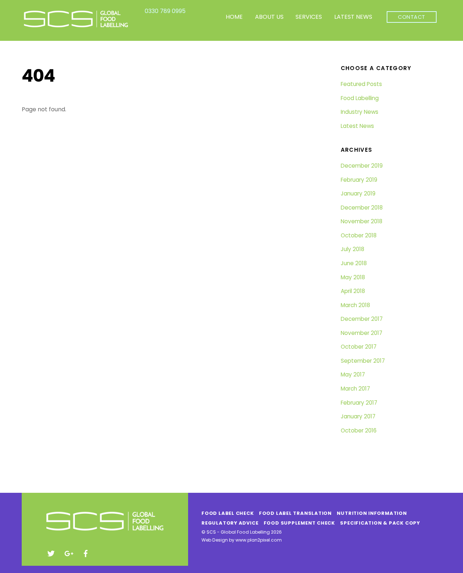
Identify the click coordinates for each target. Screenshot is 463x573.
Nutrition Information (372, 513)
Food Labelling (360, 98)
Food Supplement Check (299, 523)
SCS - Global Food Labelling (238, 532)
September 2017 (363, 361)
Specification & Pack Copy (380, 523)
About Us (269, 17)
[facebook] (85, 552)
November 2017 (361, 333)
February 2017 (359, 402)
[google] (68, 552)
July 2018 (352, 249)
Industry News (359, 112)
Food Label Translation (295, 513)
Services (309, 17)
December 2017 (362, 319)
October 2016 (359, 430)
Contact (411, 17)
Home (234, 17)
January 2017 (358, 416)
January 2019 (358, 193)
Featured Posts (361, 84)
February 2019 (359, 180)
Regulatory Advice (229, 523)
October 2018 (359, 235)
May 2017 (353, 374)
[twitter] (51, 552)
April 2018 (353, 291)
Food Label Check (227, 513)
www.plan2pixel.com (258, 540)
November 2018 (361, 221)
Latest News (353, 17)
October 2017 (359, 346)
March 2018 (355, 305)
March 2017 (355, 388)
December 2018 (362, 207)
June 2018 (354, 263)
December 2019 (362, 165)
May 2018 (353, 277)
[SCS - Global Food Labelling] (76, 27)
